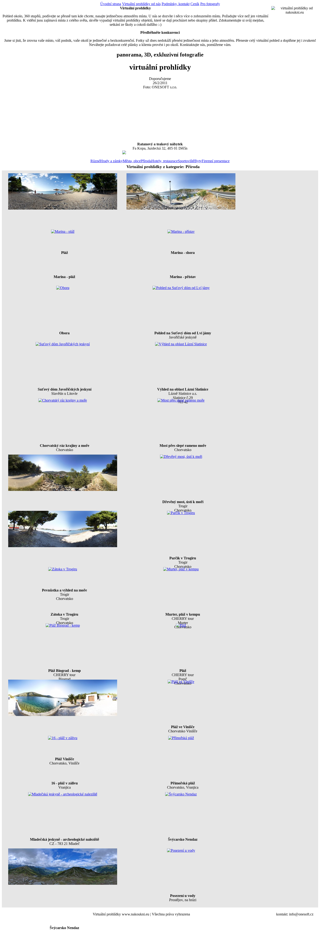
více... (117, 152)
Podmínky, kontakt (176, 4)
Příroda (146, 161)
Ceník (194, 4)
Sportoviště (186, 161)
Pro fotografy (210, 4)
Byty (198, 161)
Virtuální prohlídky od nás (141, 4)
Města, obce (132, 161)
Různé (95, 161)
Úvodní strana (110, 4)
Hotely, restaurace (164, 161)
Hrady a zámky (111, 161)
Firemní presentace (216, 161)
